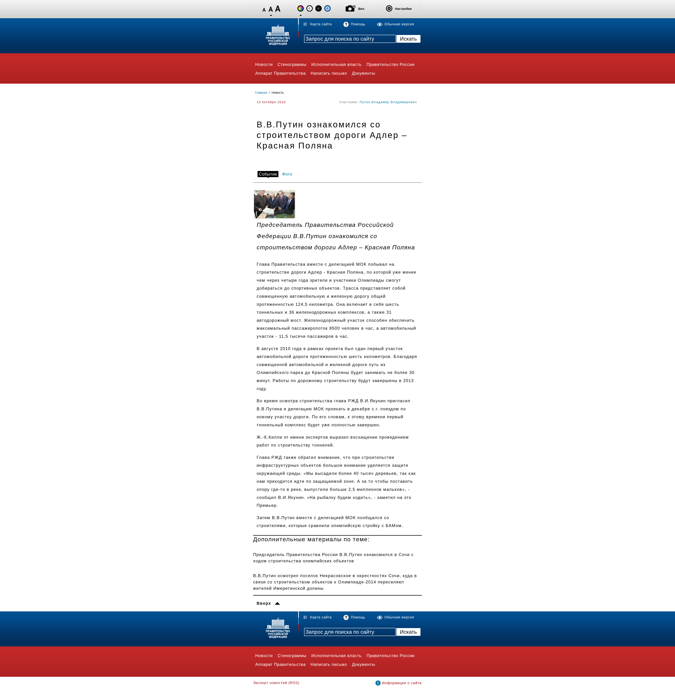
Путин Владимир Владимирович (388, 102)
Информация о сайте (402, 683)
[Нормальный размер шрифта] (271, 8)
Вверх (264, 603)
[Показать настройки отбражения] (389, 8)
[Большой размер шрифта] (278, 8)
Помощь (358, 24)
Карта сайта (321, 24)
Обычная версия (399, 24)
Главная (261, 92)
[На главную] (276, 35)
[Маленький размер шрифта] (264, 8)
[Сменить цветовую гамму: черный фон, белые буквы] (318, 8)
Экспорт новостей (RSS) (276, 683)
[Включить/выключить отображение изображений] (351, 8)
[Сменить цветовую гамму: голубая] (327, 8)
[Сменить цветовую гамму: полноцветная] (300, 8)
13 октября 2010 (271, 102)
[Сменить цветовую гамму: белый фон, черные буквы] (309, 8)
